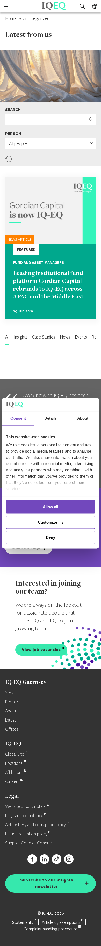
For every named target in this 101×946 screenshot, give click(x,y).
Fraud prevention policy (26, 834)
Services (12, 693)
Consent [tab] (18, 418)
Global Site (14, 754)
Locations (14, 763)
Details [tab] (50, 418)
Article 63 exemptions (61, 922)
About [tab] (83, 418)
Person (13, 133)
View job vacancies (41, 649)
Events (81, 337)
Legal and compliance (24, 815)
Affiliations (14, 772)
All (7, 337)
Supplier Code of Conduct (29, 843)
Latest (10, 720)
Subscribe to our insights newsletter (46, 883)
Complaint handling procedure (50, 929)
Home (11, 18)
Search (13, 109)
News (65, 337)
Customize (47, 522)
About (10, 711)
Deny (50, 537)
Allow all (50, 507)
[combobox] (50, 143)
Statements (22, 922)
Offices (11, 729)
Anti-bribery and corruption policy (35, 825)
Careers (12, 781)
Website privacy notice (25, 806)
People (11, 702)
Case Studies (43, 337)
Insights (20, 337)
